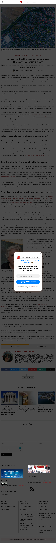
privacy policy (32, 286)
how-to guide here (47, 482)
